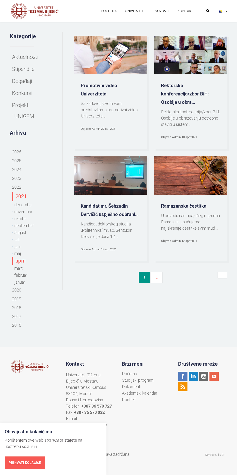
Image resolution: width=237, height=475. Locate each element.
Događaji (22, 81)
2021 (21, 196)
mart (18, 268)
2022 (16, 187)
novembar (23, 211)
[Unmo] (40, 11)
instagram (203, 376)
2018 (16, 307)
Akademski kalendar (139, 393)
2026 (16, 151)
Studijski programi (138, 380)
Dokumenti (131, 387)
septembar (24, 225)
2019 (16, 298)
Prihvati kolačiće (25, 463)
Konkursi (22, 93)
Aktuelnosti (25, 57)
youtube (214, 376)
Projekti (21, 105)
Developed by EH (215, 454)
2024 (16, 169)
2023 (16, 178)
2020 (16, 290)
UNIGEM (24, 116)
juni (17, 246)
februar (20, 275)
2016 (16, 325)
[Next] (222, 275)
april (21, 261)
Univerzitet (135, 11)
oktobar (21, 218)
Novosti (162, 11)
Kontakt (185, 11)
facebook (182, 376)
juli (16, 239)
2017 (16, 316)
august (20, 232)
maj (17, 253)
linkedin (193, 376)
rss (182, 386)
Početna (109, 11)
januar (19, 282)
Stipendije (23, 69)
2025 (16, 160)
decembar (23, 204)
